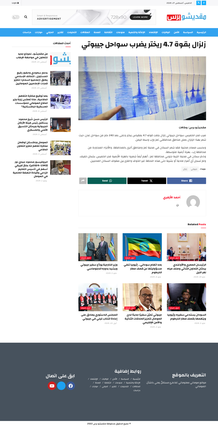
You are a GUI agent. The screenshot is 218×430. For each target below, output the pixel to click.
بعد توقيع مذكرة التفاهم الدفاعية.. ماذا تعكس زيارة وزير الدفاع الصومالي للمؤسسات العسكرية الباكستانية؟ (30, 101)
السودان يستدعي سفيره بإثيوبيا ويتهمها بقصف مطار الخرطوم (186, 316)
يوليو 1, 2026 (41, 180)
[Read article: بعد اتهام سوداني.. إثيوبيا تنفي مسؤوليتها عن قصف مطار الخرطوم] (142, 247)
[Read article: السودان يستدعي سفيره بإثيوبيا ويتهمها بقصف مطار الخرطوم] (186, 297)
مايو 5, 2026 (111, 273)
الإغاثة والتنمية (133, 383)
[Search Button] (25, 17)
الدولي (105, 386)
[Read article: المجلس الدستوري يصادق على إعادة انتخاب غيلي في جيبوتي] (98, 297)
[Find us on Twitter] (198, 3)
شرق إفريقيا (174, 258)
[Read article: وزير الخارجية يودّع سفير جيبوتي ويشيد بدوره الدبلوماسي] (98, 247)
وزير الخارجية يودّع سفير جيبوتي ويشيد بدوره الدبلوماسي (99, 266)
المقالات (136, 386)
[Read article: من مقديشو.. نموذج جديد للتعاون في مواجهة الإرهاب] (60, 59)
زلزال (185, 169)
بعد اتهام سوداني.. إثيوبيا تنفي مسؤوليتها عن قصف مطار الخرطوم (143, 268)
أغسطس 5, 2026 (40, 134)
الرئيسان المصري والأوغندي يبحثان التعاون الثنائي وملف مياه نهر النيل (186, 268)
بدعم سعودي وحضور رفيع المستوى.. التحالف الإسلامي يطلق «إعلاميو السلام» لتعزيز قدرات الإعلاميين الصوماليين (31, 78)
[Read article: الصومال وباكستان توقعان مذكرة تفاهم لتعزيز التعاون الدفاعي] (60, 148)
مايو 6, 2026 (155, 277)
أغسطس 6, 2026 (40, 111)
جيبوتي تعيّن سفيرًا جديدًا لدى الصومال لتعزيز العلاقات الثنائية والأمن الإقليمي (143, 318)
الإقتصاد (94, 379)
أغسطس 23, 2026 (39, 62)
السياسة (188, 32)
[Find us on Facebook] (204, 3)
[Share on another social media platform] (83, 181)
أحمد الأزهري (171, 197)
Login (14, 3)
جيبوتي (194, 169)
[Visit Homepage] (186, 17)
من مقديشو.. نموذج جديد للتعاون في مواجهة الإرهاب (32, 56)
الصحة (98, 383)
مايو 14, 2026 (200, 277)
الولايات (166, 32)
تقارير (114, 386)
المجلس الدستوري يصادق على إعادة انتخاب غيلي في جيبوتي (99, 316)
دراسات (136, 390)
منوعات (118, 383)
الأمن (176, 32)
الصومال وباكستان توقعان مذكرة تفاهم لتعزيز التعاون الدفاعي (32, 146)
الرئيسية (201, 32)
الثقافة (107, 383)
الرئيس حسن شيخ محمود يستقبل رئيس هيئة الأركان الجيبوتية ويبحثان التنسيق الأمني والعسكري (33, 124)
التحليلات (124, 386)
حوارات (95, 386)
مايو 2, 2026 (155, 327)
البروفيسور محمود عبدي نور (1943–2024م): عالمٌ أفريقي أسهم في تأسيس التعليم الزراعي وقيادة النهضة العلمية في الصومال (30, 169)
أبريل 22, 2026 (111, 323)
